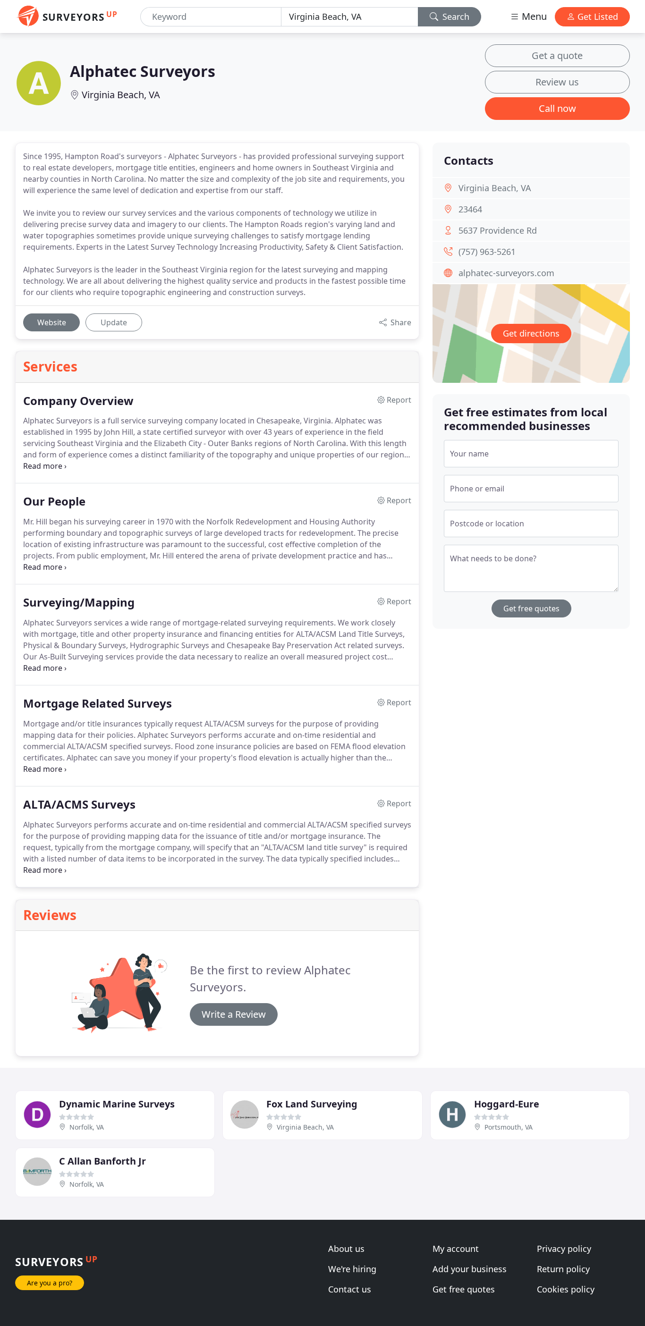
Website (51, 322)
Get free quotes (531, 608)
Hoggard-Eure (506, 1104)
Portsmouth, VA (508, 1127)
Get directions (531, 333)
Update (114, 322)
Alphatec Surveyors (142, 71)
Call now (557, 108)
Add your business (470, 1269)
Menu (533, 16)
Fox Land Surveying (311, 1104)
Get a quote (557, 55)
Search (454, 16)
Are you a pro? (49, 1282)
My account (456, 1248)
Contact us (349, 1289)
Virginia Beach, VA (121, 94)
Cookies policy (565, 1289)
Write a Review (234, 1014)
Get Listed (596, 16)
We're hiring (352, 1269)
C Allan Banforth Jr (102, 1161)
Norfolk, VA (86, 1127)
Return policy (563, 1269)
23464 (470, 209)
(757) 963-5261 (487, 251)
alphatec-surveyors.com (506, 273)
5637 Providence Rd (497, 230)
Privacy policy (564, 1248)
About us (346, 1248)
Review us (557, 82)
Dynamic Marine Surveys (117, 1104)
